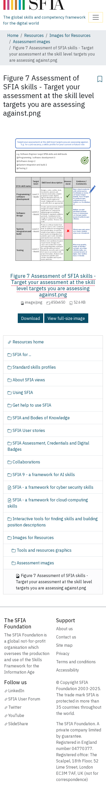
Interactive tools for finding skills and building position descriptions (52, 521)
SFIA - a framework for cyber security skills (52, 487)
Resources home (28, 341)
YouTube (16, 715)
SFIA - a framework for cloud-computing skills (47, 503)
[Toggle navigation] (96, 17)
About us (64, 628)
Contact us (66, 637)
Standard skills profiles (34, 367)
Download (30, 318)
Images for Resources (70, 35)
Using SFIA (22, 392)
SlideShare (18, 723)
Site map (64, 645)
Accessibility (67, 670)
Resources (34, 35)
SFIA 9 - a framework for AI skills (43, 474)
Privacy (62, 653)
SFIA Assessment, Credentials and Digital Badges (48, 446)
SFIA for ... (21, 354)
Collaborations (26, 461)
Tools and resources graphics (44, 550)
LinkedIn (16, 690)
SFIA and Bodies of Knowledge (41, 417)
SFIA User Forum (24, 698)
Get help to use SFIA (31, 405)
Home (13, 35)
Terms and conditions (76, 661)
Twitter (14, 707)
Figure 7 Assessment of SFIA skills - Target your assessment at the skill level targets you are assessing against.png (53, 285)
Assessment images (31, 41)
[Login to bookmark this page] (100, 78)
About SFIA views (28, 379)
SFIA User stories (28, 430)
